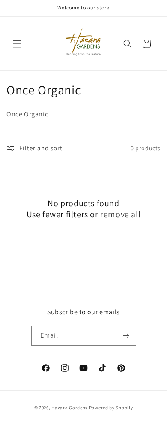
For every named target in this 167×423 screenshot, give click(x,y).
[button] (17, 43)
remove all (120, 214)
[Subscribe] (126, 336)
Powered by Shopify (111, 408)
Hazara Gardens (69, 408)
